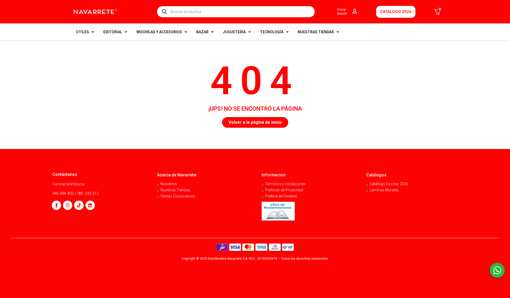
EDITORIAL (112, 32)
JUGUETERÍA (234, 32)
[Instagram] (67, 205)
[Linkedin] (90, 205)
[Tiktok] (78, 205)
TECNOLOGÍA (271, 32)
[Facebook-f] (56, 205)
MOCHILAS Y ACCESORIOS (159, 32)
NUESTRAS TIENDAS (316, 32)
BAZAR (202, 32)
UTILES (82, 32)
